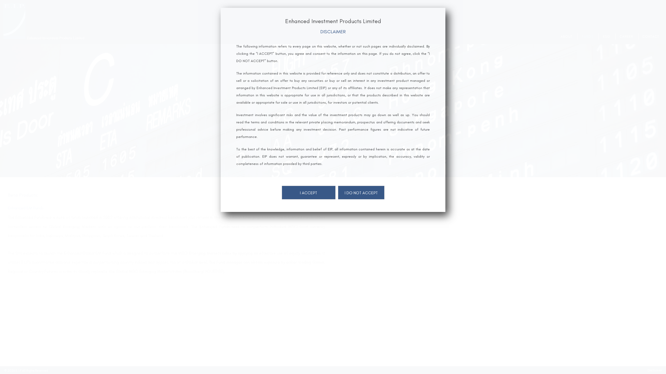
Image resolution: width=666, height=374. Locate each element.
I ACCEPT (308, 192)
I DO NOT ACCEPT (361, 192)
